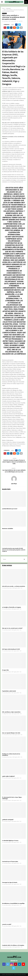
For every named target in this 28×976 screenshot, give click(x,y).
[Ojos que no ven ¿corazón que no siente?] (14, 618)
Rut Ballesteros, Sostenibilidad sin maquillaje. (13, 903)
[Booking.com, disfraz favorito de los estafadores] (14, 744)
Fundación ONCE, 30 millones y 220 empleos (13, 945)
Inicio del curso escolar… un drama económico (13, 586)
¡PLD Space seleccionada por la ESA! (11, 649)
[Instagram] (11, 964)
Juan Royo (6, 21)
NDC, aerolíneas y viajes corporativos (11, 712)
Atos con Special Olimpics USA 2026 (11, 733)
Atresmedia (8, 60)
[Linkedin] (19, 964)
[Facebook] (4, 964)
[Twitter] (7, 964)
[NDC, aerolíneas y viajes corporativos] (14, 702)
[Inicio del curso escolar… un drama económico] (14, 577)
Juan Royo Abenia (7, 609)
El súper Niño (5, 670)
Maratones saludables (7, 529)
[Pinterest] (15, 964)
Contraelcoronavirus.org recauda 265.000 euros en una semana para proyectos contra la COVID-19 (13, 549)
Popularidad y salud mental (9, 691)
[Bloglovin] (13, 968)
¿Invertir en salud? (6, 924)
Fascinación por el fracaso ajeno (10, 862)
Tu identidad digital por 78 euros (10, 841)
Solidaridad (4, 13)
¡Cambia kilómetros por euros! (9, 509)
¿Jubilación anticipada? (7, 820)
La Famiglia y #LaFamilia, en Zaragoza (11, 607)
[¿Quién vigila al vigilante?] (14, 767)
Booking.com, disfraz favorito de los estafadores (11, 754)
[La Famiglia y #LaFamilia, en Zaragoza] (14, 597)
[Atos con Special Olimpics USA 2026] (14, 723)
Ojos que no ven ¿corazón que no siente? (12, 628)
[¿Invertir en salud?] (14, 915)
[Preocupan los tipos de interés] (14, 873)
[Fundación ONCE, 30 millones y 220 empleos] (14, 936)
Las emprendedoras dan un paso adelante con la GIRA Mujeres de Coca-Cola (14, 471)
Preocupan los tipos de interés (9, 882)
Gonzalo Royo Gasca (8, 588)
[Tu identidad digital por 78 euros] (14, 831)
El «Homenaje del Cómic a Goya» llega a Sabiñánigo (12, 798)
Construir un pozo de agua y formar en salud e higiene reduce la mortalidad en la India (14, 462)
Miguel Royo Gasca (7, 713)
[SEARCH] (24, 559)
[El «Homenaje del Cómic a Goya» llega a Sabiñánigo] (14, 787)
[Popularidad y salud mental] (14, 681)
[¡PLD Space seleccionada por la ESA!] (14, 639)
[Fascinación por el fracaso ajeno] (14, 852)
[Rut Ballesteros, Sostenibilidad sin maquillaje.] (14, 894)
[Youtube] (23, 964)
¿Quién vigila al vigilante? (8, 776)
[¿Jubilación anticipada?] (14, 810)
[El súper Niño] (14, 660)
